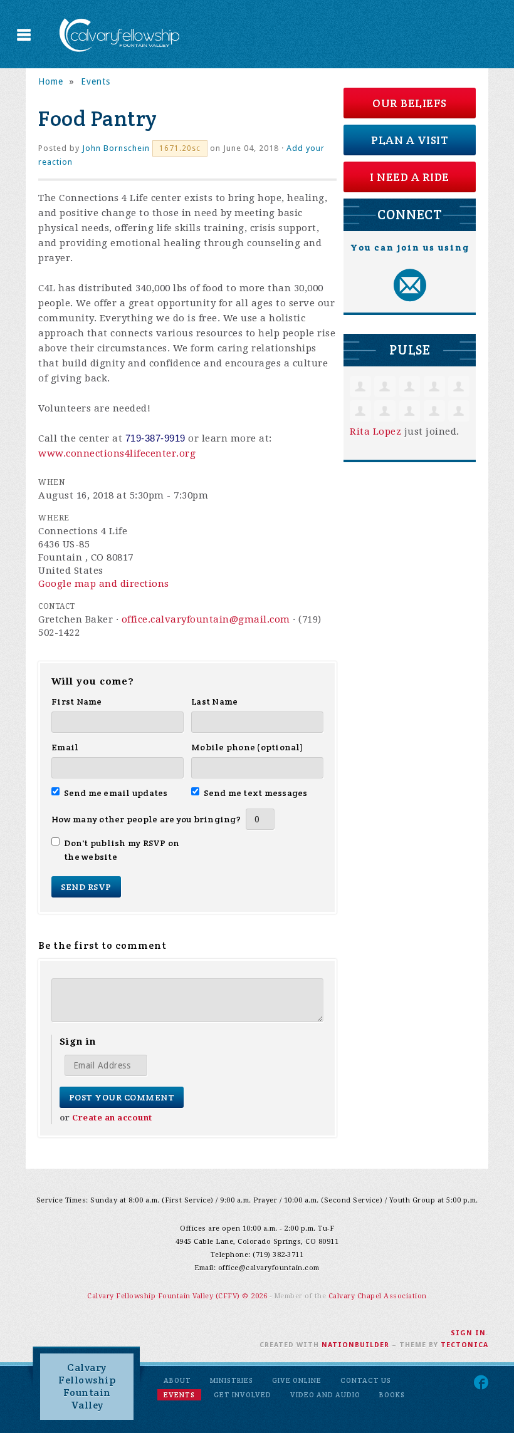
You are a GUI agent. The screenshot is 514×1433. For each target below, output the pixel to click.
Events (95, 81)
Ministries (231, 1380)
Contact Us (365, 1380)
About (177, 1380)
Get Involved (242, 1394)
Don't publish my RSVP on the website (121, 849)
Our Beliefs (409, 103)
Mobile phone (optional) (247, 747)
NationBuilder (355, 1345)
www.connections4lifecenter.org (117, 453)
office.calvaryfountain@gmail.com (206, 619)
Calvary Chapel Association (377, 1296)
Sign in (468, 1333)
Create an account (112, 1117)
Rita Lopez (375, 431)
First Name (76, 701)
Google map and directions (103, 583)
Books (392, 1394)
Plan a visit (409, 140)
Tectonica (464, 1345)
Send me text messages (256, 793)
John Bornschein (116, 148)
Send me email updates (116, 793)
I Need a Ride (409, 177)
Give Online (297, 1380)
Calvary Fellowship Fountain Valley (86, 1386)
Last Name (214, 701)
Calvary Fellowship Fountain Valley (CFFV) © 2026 (178, 1296)
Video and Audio (325, 1394)
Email (64, 747)
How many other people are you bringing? (146, 819)
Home (50, 81)
